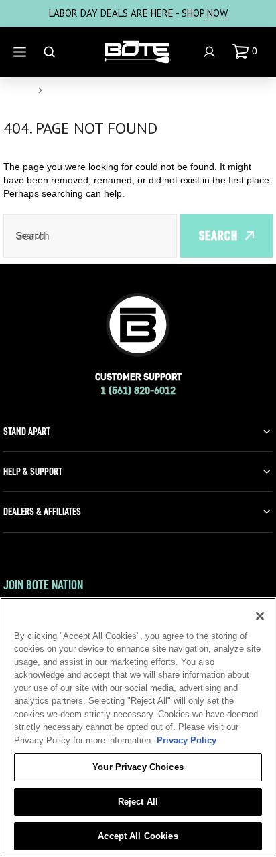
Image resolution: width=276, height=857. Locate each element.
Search (218, 235)
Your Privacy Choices (138, 767)
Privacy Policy (186, 740)
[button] (247, 51)
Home (17, 90)
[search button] (51, 51)
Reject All (138, 802)
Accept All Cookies (138, 836)
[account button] (211, 51)
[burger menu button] (21, 51)
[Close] (260, 616)
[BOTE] (138, 52)
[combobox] (90, 236)
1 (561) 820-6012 (138, 390)
